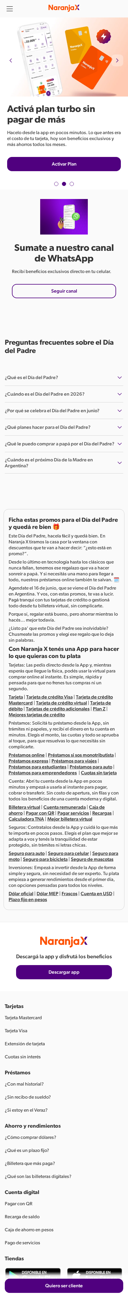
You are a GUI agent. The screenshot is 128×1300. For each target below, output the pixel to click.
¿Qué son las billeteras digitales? (38, 1176)
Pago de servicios (22, 1242)
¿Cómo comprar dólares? (30, 1137)
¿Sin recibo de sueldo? (28, 1097)
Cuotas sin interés (23, 1057)
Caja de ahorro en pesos (29, 1229)
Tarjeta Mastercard (23, 1017)
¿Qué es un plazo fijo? (27, 1150)
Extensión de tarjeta (25, 1043)
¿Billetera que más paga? (30, 1163)
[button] (56, 184)
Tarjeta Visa (16, 1030)
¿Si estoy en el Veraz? (26, 1110)
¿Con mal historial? (24, 1084)
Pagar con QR (18, 1203)
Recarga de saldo (22, 1216)
